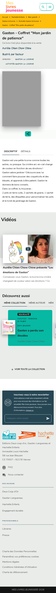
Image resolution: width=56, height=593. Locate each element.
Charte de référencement (14, 572)
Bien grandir (32, 17)
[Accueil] (14, 7)
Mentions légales (10, 562)
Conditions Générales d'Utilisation (19, 567)
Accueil (5, 17)
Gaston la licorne (8, 21)
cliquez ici (29, 410)
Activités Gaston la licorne (29, 21)
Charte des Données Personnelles (19, 551)
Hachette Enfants (18, 17)
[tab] (10, 151)
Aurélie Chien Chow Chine (16, 48)
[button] (24, 59)
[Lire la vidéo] (28, 249)
